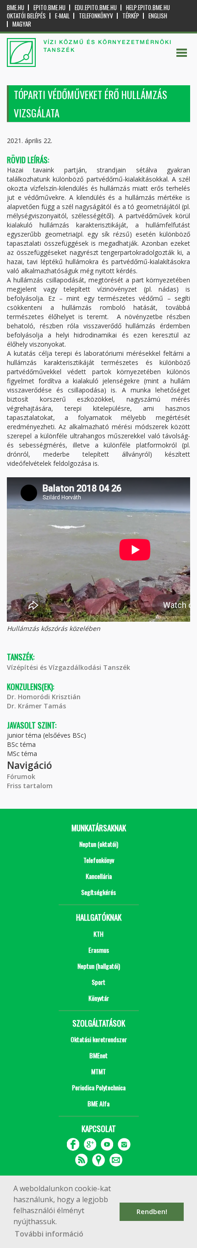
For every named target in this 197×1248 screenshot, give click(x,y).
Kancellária (99, 876)
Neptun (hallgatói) (98, 966)
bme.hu (15, 8)
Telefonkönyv (96, 16)
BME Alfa (98, 1103)
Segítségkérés (98, 892)
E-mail (62, 16)
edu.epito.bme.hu (96, 8)
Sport (98, 982)
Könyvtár (98, 998)
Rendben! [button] (152, 1211)
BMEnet (98, 1055)
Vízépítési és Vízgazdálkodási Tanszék (68, 667)
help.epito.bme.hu (148, 8)
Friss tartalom (30, 785)
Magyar (21, 24)
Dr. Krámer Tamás (36, 705)
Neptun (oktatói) (98, 844)
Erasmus (98, 950)
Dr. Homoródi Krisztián (44, 696)
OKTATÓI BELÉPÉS (26, 16)
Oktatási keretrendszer (99, 1039)
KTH (98, 934)
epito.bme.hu (49, 8)
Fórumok (21, 776)
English (157, 16)
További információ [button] (49, 1234)
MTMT (98, 1071)
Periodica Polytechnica (99, 1087)
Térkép (130, 16)
